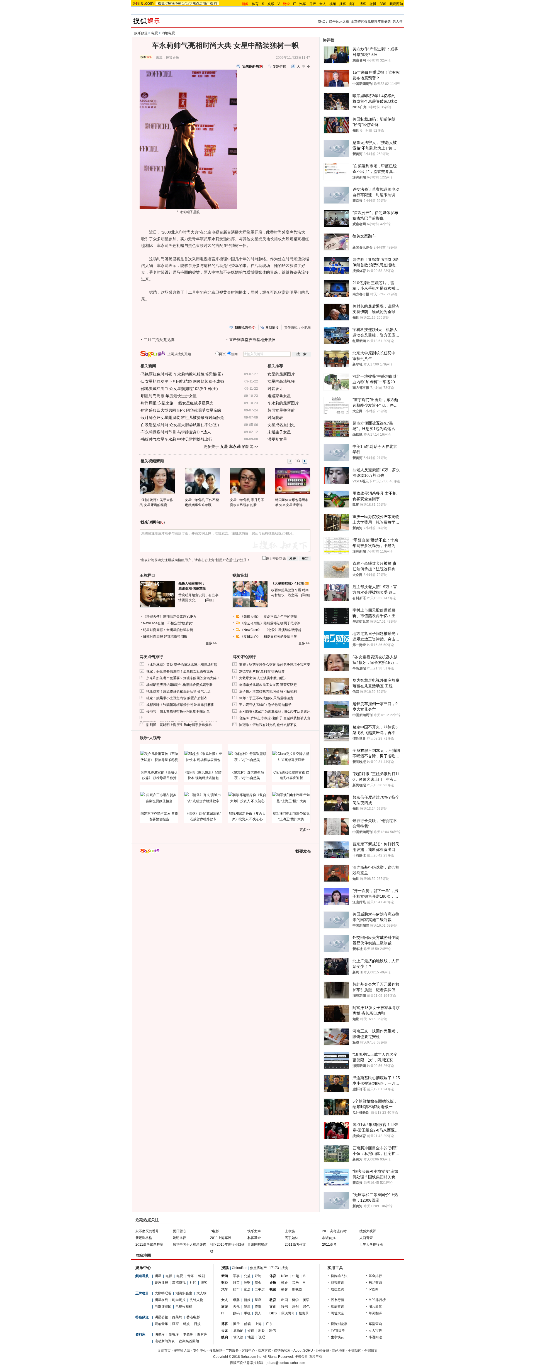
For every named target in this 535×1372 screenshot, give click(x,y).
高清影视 (179, 1283)
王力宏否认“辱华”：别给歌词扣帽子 (265, 705)
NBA (284, 1276)
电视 (154, 33)
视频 (332, 4)
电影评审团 (163, 1307)
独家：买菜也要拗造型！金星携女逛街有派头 (179, 671)
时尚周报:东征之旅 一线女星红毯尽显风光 (177, 403)
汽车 (302, 4)
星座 (258, 1300)
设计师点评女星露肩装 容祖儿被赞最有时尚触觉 (182, 417)
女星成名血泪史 (281, 425)
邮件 (352, 4)
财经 (224, 1283)
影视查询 (337, 1283)
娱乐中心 (143, 1267)
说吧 (261, 1337)
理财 (247, 1283)
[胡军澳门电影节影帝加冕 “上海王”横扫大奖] (291, 798)
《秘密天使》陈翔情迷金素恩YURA (169, 616)
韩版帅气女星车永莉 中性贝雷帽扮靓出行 (176, 439)
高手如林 (291, 1238)
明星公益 (161, 1317)
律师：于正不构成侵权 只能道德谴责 (266, 698)
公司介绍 (322, 1351)
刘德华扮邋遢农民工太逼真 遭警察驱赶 (268, 685)
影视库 (174, 1334)
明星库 (160, 1334)
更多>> (305, 830)
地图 (250, 1337)
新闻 (224, 1276)
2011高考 (329, 1244)
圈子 (236, 1324)
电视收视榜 (184, 1307)
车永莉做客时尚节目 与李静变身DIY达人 (176, 432)
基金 (258, 1283)
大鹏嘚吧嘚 (163, 1293)
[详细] (209, 600)
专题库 (188, 1334)
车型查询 (375, 1324)
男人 (258, 1313)
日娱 (197, 1324)
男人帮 (398, 21)
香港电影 (193, 1317)
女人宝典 (375, 1330)
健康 (247, 1307)
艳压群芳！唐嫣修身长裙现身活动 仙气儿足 (178, 691)
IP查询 (373, 1289)
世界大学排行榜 (371, 1244)
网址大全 (337, 1313)
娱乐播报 (161, 1283)
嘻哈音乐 (161, 1324)
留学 (295, 1300)
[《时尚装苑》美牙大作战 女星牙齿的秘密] (157, 481)
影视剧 (297, 1289)
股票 (236, 1283)
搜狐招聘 (216, 1351)
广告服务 (232, 1351)
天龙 (224, 1330)
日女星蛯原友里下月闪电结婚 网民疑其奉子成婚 (182, 381)
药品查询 (375, 1283)
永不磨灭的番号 (147, 1231)
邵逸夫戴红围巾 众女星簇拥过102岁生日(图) (179, 388)
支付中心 (199, 1351)
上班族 (290, 1231)
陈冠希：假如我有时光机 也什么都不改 (268, 725)
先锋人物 (196, 1300)
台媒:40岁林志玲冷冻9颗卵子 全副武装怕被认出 (274, 718)
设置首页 (164, 1351)
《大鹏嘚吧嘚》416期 (288, 583)
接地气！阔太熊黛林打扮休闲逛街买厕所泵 (178, 711)
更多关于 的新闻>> (230, 446)
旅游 (224, 1307)
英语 (306, 1300)
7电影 (214, 1231)
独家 (175, 1324)
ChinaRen (173, 3)
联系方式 (264, 1351)
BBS (383, 4)
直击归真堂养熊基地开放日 (252, 339)
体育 (255, 4)
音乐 (190, 1276)
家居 (247, 1289)
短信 (250, 1330)
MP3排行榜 (377, 1300)
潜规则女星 (277, 439)
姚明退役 (179, 1238)
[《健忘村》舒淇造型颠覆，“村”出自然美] (247, 757)
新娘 (247, 1300)
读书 (284, 1307)
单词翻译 (375, 1313)
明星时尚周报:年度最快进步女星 (169, 396)
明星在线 (161, 1300)
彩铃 (261, 1330)
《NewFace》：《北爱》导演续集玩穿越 (270, 630)
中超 (295, 1276)
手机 (247, 1313)
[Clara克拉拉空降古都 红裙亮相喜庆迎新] (291, 757)
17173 (187, 3)
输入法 (238, 1337)
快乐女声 (254, 1231)
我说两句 (396, 4)
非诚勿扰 (328, 1238)
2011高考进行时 (334, 1231)
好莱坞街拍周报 (175, 637)
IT (294, 4)
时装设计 (275, 388)
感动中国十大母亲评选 (189, 1244)
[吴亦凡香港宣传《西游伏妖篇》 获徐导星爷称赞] (159, 757)
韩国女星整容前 (281, 410)
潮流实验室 (184, 1293)
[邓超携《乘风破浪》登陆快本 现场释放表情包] (203, 757)
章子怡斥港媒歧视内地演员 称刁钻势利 (268, 691)
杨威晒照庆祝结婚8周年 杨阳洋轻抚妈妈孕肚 (179, 685)
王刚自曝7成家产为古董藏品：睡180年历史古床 (274, 711)
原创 (295, 1307)
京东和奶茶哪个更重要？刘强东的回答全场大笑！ (183, 678)
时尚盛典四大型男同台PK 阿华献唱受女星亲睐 (181, 410)
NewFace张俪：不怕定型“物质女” (168, 623)
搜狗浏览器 (339, 1324)
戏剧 (201, 1276)
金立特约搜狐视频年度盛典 (371, 21)
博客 (362, 4)
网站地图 (338, 1351)
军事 (236, 1276)
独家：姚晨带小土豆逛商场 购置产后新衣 (176, 698)
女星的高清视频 (281, 381)
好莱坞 (177, 1317)
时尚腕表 (275, 417)
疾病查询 (337, 1307)
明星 (158, 1276)
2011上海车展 (220, 1238)
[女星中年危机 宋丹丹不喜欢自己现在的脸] (247, 481)
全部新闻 (354, 1351)
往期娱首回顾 (189, 1341)
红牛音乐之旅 (339, 21)
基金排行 (375, 1276)
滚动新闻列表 (165, 1341)
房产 (312, 4)
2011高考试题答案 (149, 1244)
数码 (236, 1313)
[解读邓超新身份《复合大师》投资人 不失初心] (247, 798)
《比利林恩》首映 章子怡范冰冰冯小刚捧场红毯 (181, 665)
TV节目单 (338, 1330)
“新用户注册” (224, 560)
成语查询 (337, 1289)
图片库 (202, 1334)
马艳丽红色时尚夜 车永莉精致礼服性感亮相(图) (182, 374)
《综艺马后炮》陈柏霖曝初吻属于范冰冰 (270, 623)
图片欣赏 (375, 1307)
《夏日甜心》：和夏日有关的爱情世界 (268, 637)
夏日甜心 (179, 1231)
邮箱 (247, 1324)
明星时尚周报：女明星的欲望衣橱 (168, 630)
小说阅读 (375, 1337)
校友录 (304, 1313)
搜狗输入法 (339, 1276)
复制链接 (279, 66)
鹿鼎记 (238, 1330)
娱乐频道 (141, 33)
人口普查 (366, 1238)
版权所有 (315, 1357)
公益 (247, 1276)
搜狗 (213, 3)
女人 (322, 4)
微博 (372, 4)
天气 (236, 1307)
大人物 (201, 1293)
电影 (169, 1276)
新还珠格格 (143, 1238)
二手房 (260, 1289)
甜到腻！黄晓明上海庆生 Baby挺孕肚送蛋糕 (179, 725)
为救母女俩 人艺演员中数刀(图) (262, 678)
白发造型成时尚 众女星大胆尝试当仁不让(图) (180, 425)
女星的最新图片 (281, 374)
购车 (236, 1289)
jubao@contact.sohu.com (286, 1363)
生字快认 (337, 1337)
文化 (272, 1307)
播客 (342, 4)
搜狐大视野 (367, 1231)
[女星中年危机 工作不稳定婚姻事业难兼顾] (202, 481)
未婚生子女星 (279, 432)
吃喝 (258, 1307)
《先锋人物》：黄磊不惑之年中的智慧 (268, 616)
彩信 (272, 1330)
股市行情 (337, 1300)
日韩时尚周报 (153, 637)
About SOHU (303, 1351)
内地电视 (168, 33)
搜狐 (161, 3)
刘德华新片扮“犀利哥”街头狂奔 (262, 671)
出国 (284, 1300)
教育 (272, 1300)
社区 (193, 1283)
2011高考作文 (295, 1244)
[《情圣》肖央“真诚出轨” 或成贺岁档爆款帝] (203, 798)
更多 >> (211, 643)
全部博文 (371, 1351)
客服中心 (248, 1351)
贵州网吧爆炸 (257, 1244)
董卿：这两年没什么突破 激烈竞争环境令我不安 (274, 665)
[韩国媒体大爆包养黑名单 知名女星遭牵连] (292, 481)
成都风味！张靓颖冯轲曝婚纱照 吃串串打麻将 (180, 705)
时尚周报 (179, 1300)
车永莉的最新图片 (283, 403)
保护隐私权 (282, 1351)
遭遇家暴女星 (279, 396)
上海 (258, 1324)
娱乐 (271, 4)
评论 (258, 1276)
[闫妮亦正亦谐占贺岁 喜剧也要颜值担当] (159, 798)
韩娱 (186, 1324)
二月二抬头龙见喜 (159, 339)
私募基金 (254, 1238)
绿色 (306, 1307)
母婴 (236, 1300)
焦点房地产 (201, 3)
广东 (269, 1324)
